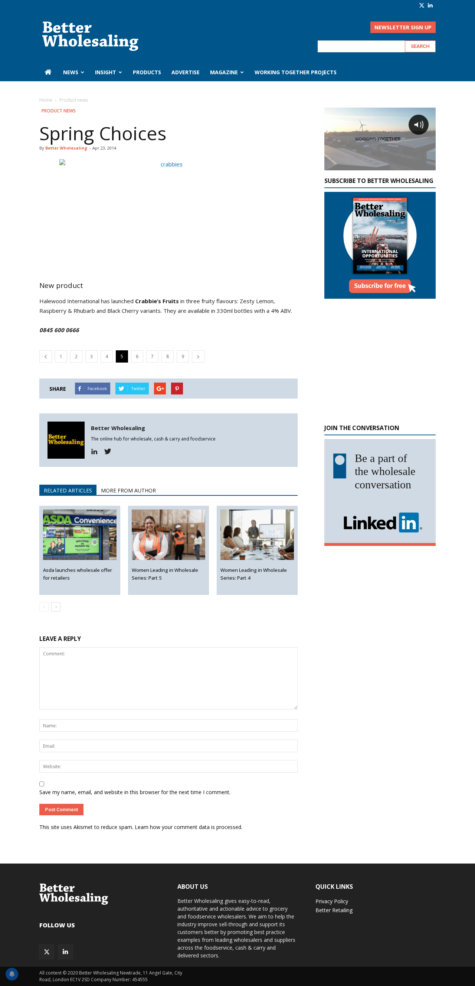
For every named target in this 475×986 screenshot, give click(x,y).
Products (147, 72)
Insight (105, 72)
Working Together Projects (296, 72)
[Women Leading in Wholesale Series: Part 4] (257, 535)
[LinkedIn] (430, 5)
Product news (59, 111)
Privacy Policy (331, 901)
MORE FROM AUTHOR (128, 490)
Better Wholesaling (66, 148)
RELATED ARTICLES (68, 490)
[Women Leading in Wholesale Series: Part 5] (169, 535)
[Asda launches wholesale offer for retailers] (80, 535)
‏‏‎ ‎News (70, 72)
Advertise (185, 72)
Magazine (224, 72)
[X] (422, 5)
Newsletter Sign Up (403, 27)
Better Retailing (334, 910)
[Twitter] (110, 451)
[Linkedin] (97, 451)
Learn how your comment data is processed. (188, 827)
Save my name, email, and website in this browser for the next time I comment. (134, 792)
